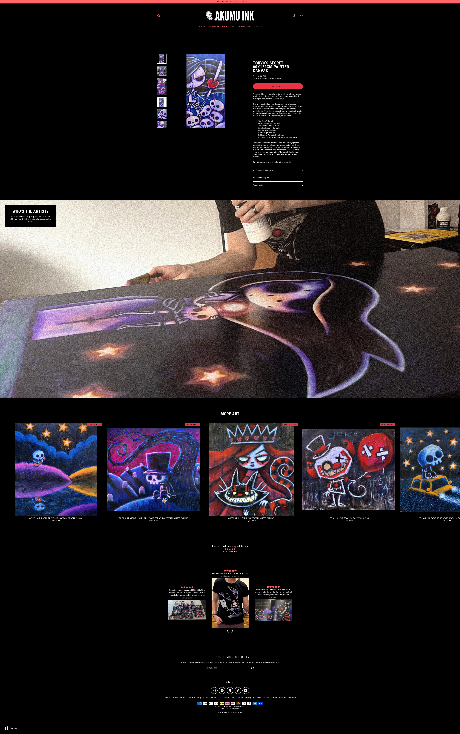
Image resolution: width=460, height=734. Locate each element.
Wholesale (282, 698)
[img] (230, 549)
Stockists (266, 698)
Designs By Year (202, 698)
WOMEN (212, 26)
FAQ (220, 698)
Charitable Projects (179, 698)
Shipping (264, 79)
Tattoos (274, 698)
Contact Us (191, 698)
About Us (167, 698)
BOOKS (225, 26)
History (226, 698)
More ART (230, 413)
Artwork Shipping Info (261, 178)
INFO (257, 26)
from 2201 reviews (230, 552)
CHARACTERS (245, 26)
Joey (263, 99)
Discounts (213, 698)
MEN (200, 26)
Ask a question (258, 185)
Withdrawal (292, 698)
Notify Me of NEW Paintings (263, 170)
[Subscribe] (252, 668)
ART (234, 26)
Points (233, 698)
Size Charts (257, 698)
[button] (228, 631)
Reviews (240, 698)
